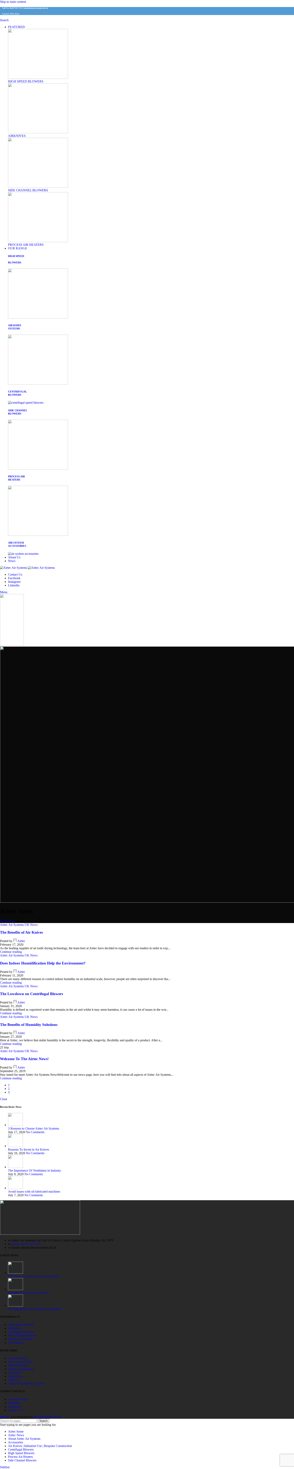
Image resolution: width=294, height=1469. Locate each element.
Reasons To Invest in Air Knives (28, 1149)
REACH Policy (18, 1365)
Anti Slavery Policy (20, 1362)
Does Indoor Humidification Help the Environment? (43, 963)
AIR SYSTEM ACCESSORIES (17, 544)
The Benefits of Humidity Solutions (28, 1024)
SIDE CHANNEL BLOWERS (28, 190)
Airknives (14, 1328)
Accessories (15, 1342)
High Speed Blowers (21, 1324)
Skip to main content (13, 1)
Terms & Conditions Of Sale (26, 1383)
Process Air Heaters (20, 1339)
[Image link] (38, 77)
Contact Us (15, 1372)
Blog (11, 921)
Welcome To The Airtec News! (24, 1059)
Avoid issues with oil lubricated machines (34, 1191)
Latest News (16, 1376)
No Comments (35, 1132)
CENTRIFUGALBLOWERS (17, 393)
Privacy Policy (17, 1358)
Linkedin (13, 1403)
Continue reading (11, 951)
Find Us (13, 1380)
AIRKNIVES (17, 135)
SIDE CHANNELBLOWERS (17, 412)
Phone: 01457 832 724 (26, 1244)
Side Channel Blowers (22, 1335)
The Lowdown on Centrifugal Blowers (31, 994)
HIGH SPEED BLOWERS (25, 81)
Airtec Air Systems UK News (19, 924)
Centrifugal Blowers (21, 1332)
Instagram (14, 1406)
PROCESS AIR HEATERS (26, 244)
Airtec (21, 941)
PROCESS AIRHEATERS (16, 478)
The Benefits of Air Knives (21, 932)
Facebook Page (17, 1399)
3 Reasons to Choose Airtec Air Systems (33, 1128)
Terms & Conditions (21, 1369)
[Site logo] (14, 567)
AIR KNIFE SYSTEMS (14, 327)
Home (4, 921)
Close (3, 1099)
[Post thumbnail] (15, 1125)
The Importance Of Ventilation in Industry (34, 1170)
